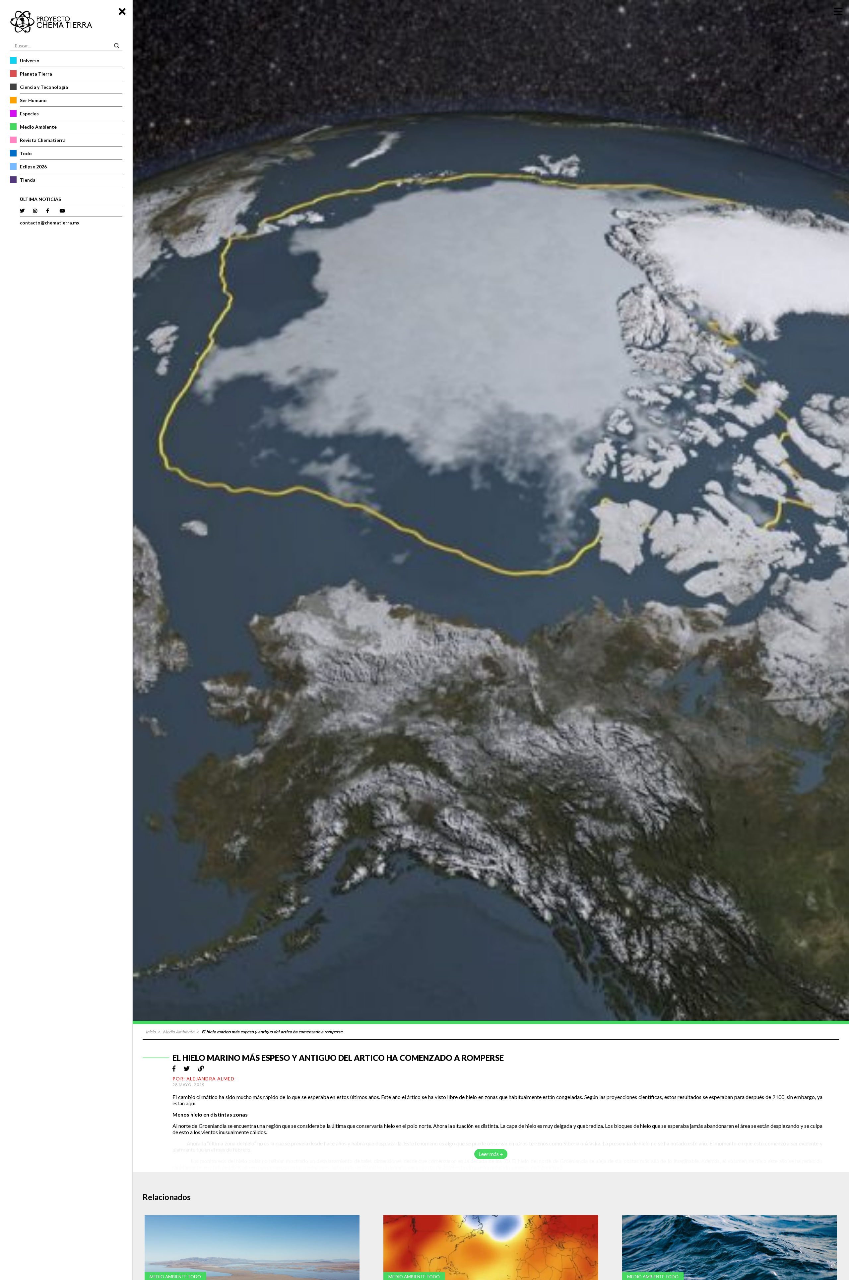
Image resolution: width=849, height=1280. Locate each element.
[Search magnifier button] (117, 45)
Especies (29, 113)
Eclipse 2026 (33, 166)
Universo (29, 60)
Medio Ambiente (38, 127)
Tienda (27, 180)
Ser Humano (33, 100)
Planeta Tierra (36, 74)
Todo (26, 153)
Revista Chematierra (43, 140)
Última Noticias (40, 199)
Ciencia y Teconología (44, 87)
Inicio (151, 1031)
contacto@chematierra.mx (50, 222)
